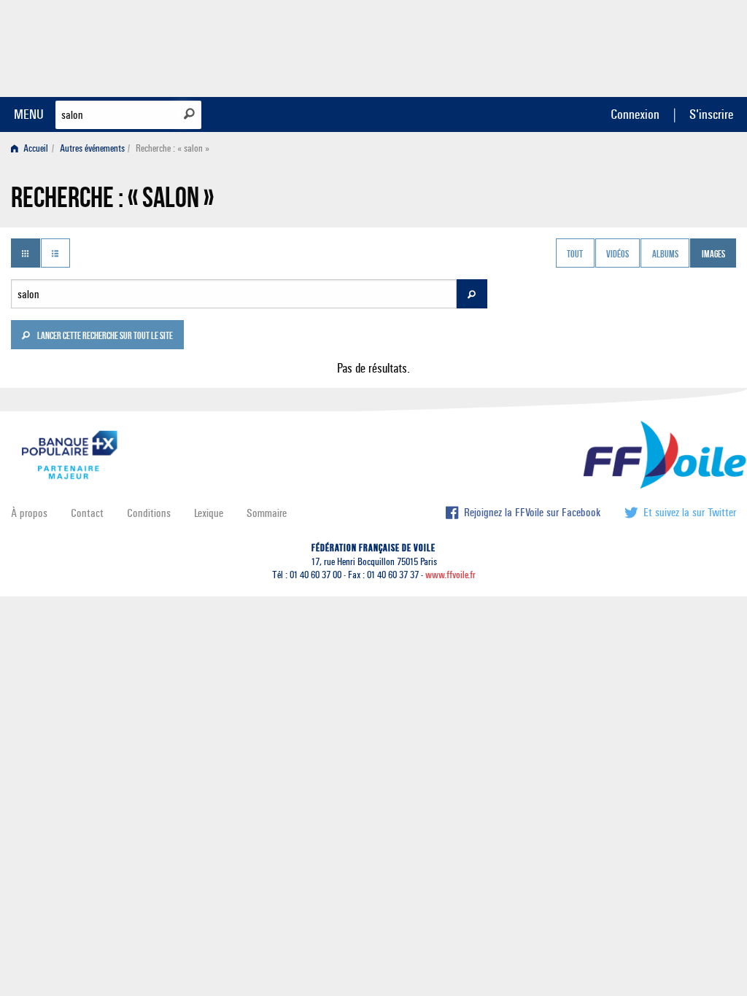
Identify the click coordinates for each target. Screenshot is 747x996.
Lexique (208, 513)
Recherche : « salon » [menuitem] (172, 148)
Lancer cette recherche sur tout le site (104, 337)
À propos (29, 513)
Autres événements (92, 148)
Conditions (149, 513)
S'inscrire (711, 114)
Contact (87, 513)
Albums (665, 254)
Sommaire (267, 513)
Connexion (635, 114)
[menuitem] (32, 148)
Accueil (34, 148)
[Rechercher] (189, 113)
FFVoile (644, 46)
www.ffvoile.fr (450, 575)
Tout (575, 254)
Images (713, 254)
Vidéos (617, 254)
